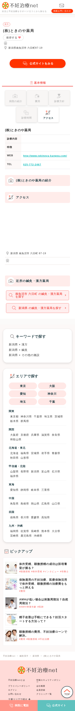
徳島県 (14, 517)
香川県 (25, 517)
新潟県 (35, 471)
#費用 (22, 591)
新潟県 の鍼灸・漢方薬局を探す (40, 308)
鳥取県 (14, 503)
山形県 (25, 457)
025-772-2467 (32, 164)
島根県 (25, 503)
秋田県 (14, 457)
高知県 (45, 517)
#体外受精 (36, 571)
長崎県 (35, 531)
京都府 (25, 434)
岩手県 (45, 453)
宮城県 (35, 453)
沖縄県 (38, 535)
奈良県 (56, 434)
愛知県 (14, 489)
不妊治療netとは (16, 680)
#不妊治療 (43, 639)
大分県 (56, 531)
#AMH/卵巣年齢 (27, 607)
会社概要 (40, 686)
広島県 (45, 503)
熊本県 (45, 531)
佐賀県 (25, 531)
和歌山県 (15, 439)
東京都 (14, 416)
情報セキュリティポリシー (48, 681)
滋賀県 (45, 434)
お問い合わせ (14, 694)
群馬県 (25, 421)
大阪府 (14, 434)
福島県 (25, 453)
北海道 (14, 453)
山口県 (56, 503)
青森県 (56, 453)
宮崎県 (14, 535)
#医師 (40, 607)
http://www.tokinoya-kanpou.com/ (45, 155)
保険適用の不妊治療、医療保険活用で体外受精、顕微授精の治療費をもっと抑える (43, 583)
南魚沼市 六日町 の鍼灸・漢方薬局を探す (38, 295)
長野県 (25, 471)
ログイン (12, 690)
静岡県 (25, 489)
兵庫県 (35, 434)
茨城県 (59, 416)
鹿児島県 (26, 535)
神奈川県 (26, 416)
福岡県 (14, 531)
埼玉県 (48, 416)
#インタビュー (51, 571)
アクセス (48, 118)
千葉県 (38, 416)
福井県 (14, 476)
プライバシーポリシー (19, 686)
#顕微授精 (24, 571)
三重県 (45, 489)
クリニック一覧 (44, 694)
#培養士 (64, 571)
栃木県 (14, 421)
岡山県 (35, 503)
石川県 (56, 471)
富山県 (45, 471)
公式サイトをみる (42, 63)
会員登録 (40, 690)
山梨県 (14, 471)
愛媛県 (35, 517)
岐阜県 (35, 489)
